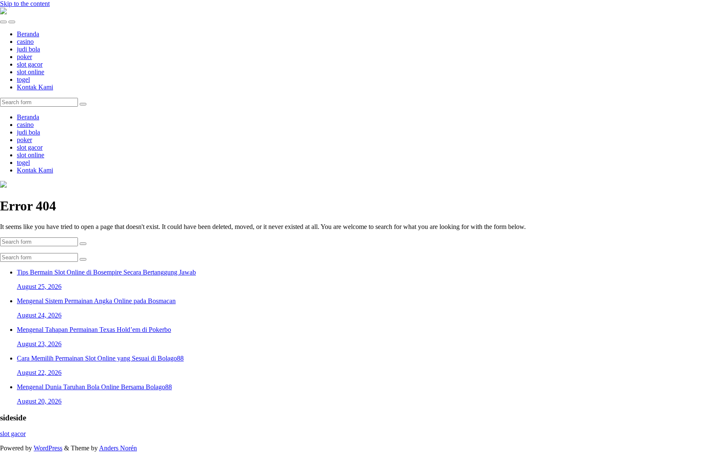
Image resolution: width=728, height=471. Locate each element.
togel (23, 79)
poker (24, 56)
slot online (30, 71)
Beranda (28, 34)
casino (25, 41)
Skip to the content (25, 3)
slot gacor (30, 64)
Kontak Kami (35, 87)
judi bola (28, 49)
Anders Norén (118, 448)
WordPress (48, 448)
